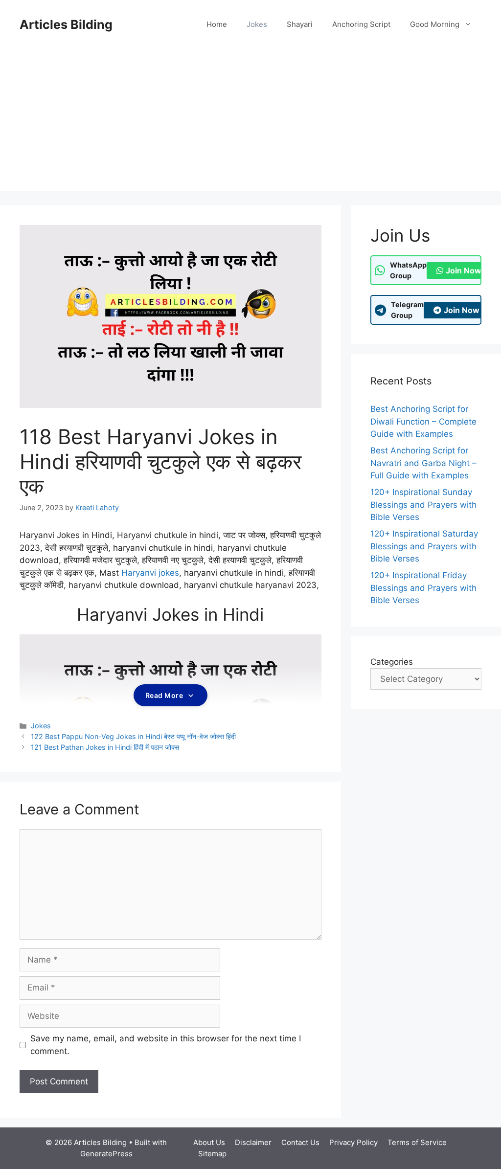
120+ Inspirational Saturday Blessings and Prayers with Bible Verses (424, 546)
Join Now (463, 270)
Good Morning (434, 24)
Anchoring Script (361, 24)
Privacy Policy (353, 1142)
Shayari (300, 24)
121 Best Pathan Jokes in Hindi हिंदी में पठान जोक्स (105, 747)
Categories (391, 662)
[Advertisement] (250, 122)
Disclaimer (253, 1142)
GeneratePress (106, 1153)
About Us (209, 1142)
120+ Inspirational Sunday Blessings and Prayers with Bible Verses (423, 504)
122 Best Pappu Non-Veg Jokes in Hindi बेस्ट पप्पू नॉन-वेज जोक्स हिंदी (133, 736)
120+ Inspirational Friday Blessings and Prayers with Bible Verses (423, 587)
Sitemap (212, 1153)
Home (216, 24)
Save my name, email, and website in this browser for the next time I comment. (165, 1045)
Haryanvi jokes (150, 573)
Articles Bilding (66, 24)
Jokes (257, 24)
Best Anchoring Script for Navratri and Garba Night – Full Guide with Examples (423, 463)
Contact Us (300, 1142)
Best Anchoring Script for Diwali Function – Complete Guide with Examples (423, 421)
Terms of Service (417, 1142)
